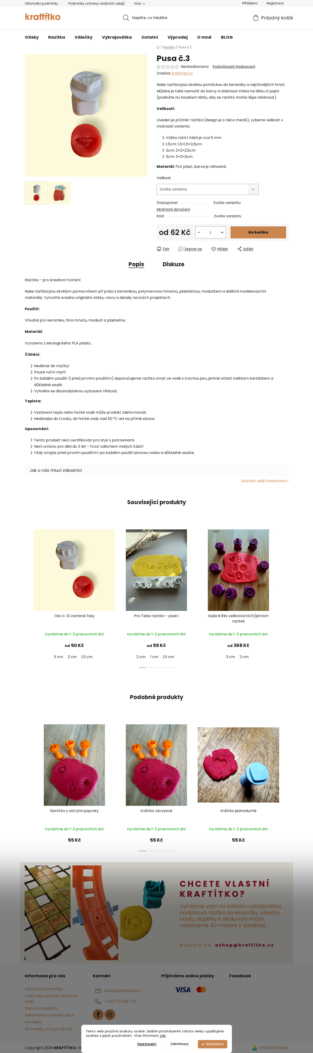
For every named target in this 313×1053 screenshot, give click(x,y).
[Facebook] (98, 1014)
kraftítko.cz (182, 73)
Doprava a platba (41, 1008)
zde (163, 1036)
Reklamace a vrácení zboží (49, 1015)
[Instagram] (109, 1014)
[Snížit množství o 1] (199, 232)
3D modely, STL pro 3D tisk (48, 1029)
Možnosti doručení (173, 209)
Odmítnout (179, 1044)
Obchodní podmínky (41, 3)
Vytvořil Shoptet (273, 1047)
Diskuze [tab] (173, 264)
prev (28, 597)
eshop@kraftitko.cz (122, 991)
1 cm (154, 656)
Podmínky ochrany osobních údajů (96, 3)
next (284, 597)
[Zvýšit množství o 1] (222, 232)
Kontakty (33, 1022)
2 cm (72, 656)
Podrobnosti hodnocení (233, 66)
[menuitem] (31, 37)
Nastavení (146, 1044)
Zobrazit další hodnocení (263, 481)
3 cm (58, 656)
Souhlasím (215, 1044)
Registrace (275, 3)
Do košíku (258, 232)
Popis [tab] (136, 264)
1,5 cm (86, 656)
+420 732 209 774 (120, 1001)
